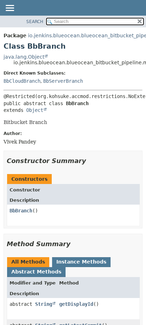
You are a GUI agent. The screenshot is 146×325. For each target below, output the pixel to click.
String (43, 304)
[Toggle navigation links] (10, 8)
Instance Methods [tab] (81, 262)
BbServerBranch (63, 81)
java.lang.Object (24, 57)
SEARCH (34, 21)
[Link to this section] (91, 160)
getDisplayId (76, 304)
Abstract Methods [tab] (36, 272)
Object (34, 110)
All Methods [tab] (28, 262)
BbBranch (21, 210)
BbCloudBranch (22, 81)
